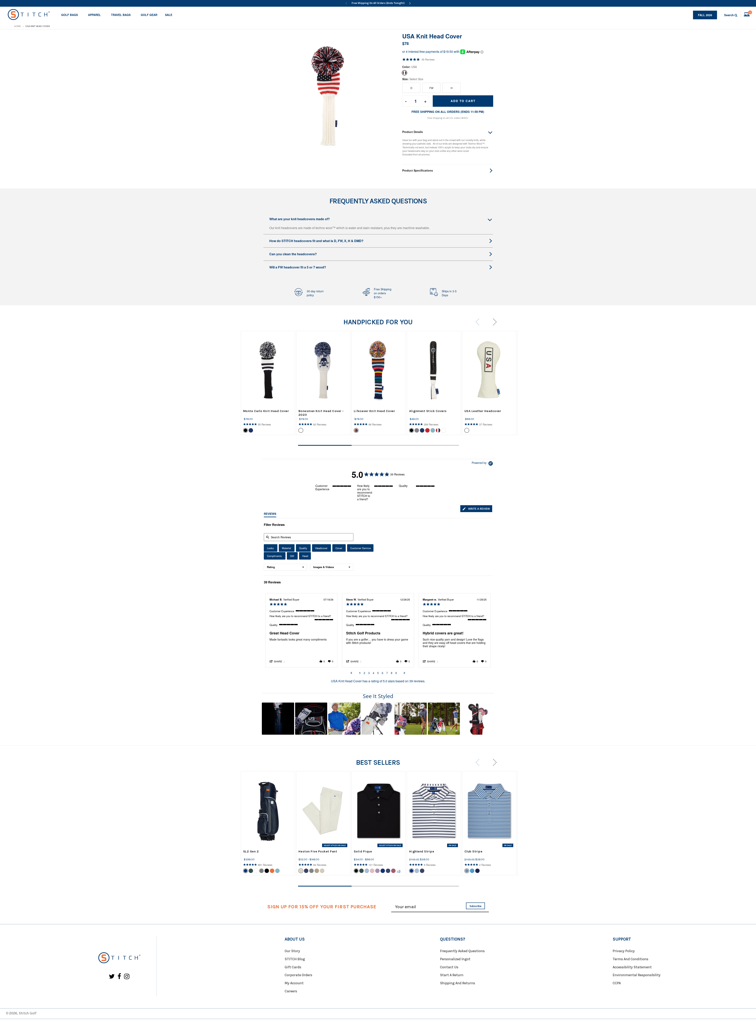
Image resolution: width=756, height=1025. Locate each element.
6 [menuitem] (382, 673)
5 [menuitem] (378, 673)
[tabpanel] (268, 383)
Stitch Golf (27, 1013)
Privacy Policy (624, 951)
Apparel (94, 15)
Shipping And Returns (457, 983)
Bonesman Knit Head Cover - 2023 (321, 413)
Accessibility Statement (632, 967)
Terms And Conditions (630, 959)
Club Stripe (473, 851)
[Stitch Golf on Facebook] (119, 977)
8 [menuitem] (391, 673)
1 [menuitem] (360, 673)
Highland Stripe (421, 851)
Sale (168, 15)
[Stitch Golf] (119, 958)
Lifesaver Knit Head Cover (374, 411)
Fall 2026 (705, 15)
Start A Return (451, 975)
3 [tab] (432, 445)
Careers (291, 991)
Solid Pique (363, 851)
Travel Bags (121, 15)
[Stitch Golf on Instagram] (126, 977)
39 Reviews (428, 59)
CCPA (617, 983)
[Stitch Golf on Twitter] (112, 977)
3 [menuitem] (369, 673)
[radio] (270, 548)
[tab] (476, 508)
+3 (398, 871)
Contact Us (449, 967)
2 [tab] (378, 445)
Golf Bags (69, 15)
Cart (750, 13)
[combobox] (285, 567)
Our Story (292, 951)
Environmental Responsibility (637, 975)
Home (17, 26)
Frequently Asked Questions (462, 951)
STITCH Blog (295, 959)
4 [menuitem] (373, 673)
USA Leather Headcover (482, 411)
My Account (294, 983)
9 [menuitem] (396, 673)
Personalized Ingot (455, 959)
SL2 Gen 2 (251, 851)
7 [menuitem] (387, 673)
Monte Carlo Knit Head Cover (266, 411)
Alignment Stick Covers (428, 411)
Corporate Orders (298, 975)
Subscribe (475, 906)
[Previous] (346, 3)
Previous (478, 321)
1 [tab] (325, 445)
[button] (277, 661)
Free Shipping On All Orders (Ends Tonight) (378, 3)
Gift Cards (293, 967)
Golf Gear (149, 15)
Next (493, 321)
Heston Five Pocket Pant (317, 851)
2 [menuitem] (364, 673)
